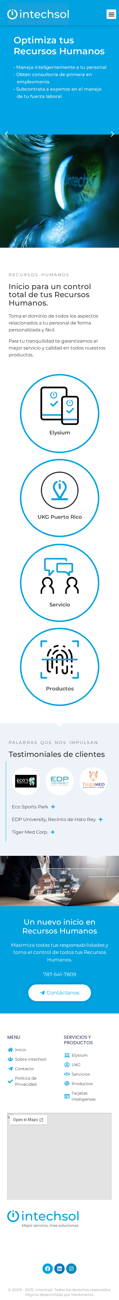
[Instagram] (71, 1268)
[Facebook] (47, 1268)
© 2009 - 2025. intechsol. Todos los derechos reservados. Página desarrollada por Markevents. (59, 1292)
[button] (111, 14)
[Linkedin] (59, 1268)
